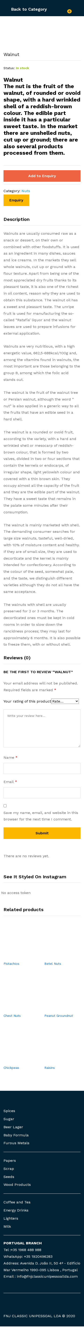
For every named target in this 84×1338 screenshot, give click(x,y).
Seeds (9, 1177)
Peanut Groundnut (58, 1015)
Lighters (11, 1218)
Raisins (49, 1068)
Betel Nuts (52, 963)
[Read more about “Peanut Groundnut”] (57, 1008)
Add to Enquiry (42, 176)
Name (11, 757)
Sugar (9, 1119)
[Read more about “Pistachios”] (16, 956)
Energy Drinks (16, 1210)
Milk (7, 1226)
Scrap (9, 1168)
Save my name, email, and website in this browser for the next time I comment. (41, 816)
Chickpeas (11, 1068)
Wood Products (17, 1184)
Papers (10, 1160)
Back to (19, 9)
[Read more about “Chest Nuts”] (16, 1008)
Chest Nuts (12, 1015)
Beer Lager (13, 1127)
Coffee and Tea (17, 1202)
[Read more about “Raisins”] (57, 1060)
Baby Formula (16, 1135)
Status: (9, 68)
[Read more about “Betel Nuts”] (57, 956)
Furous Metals (16, 1143)
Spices (9, 1111)
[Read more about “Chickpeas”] (16, 1060)
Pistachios (11, 963)
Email (10, 782)
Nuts (25, 191)
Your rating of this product (27, 701)
